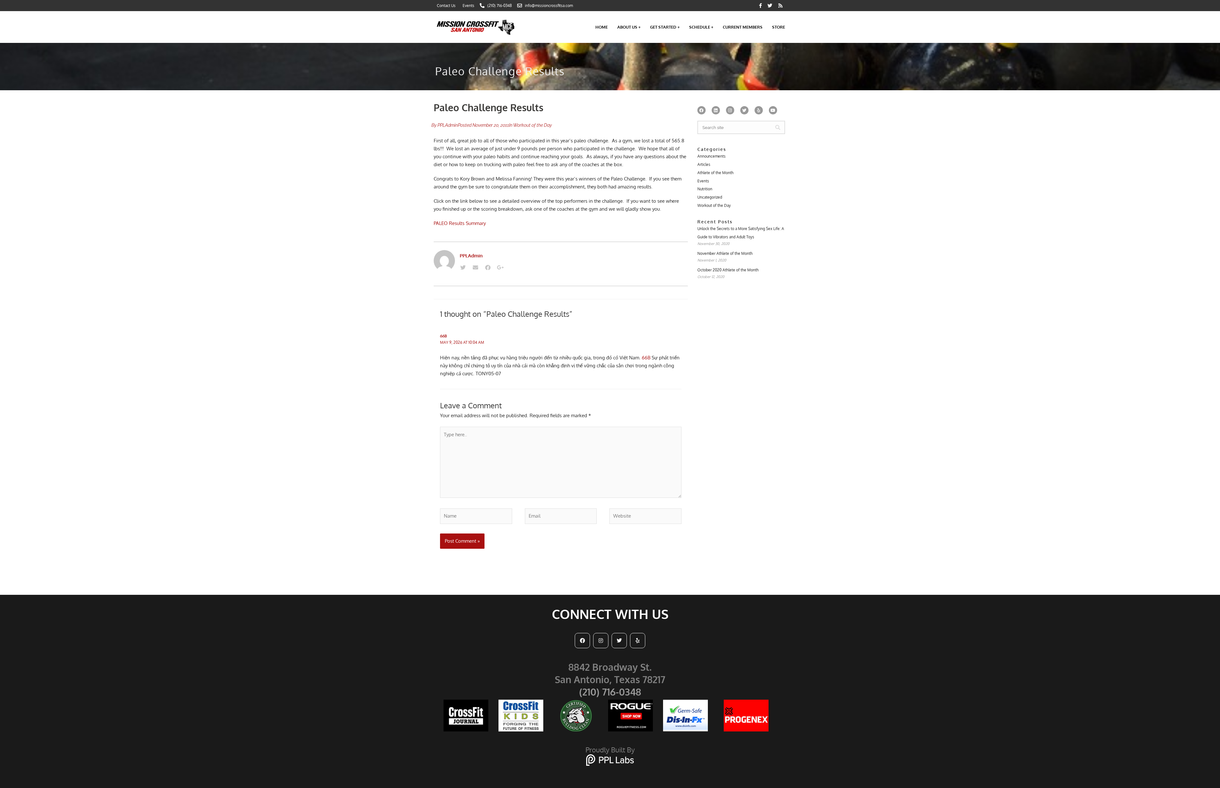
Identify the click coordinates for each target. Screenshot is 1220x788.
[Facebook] (487, 267)
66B (443, 336)
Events (703, 181)
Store (778, 27)
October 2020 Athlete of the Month (728, 270)
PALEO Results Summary (460, 223)
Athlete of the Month (715, 172)
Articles (703, 164)
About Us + (628, 27)
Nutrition (704, 189)
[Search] (777, 127)
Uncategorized (709, 197)
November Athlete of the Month (725, 253)
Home (601, 27)
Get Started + (665, 27)
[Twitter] (463, 267)
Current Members (742, 27)
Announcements (711, 156)
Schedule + (701, 27)
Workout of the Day (532, 125)
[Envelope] (475, 267)
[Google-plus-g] (500, 267)
